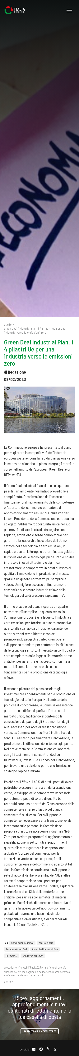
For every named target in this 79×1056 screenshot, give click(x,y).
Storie (8, 324)
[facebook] (41, 1049)
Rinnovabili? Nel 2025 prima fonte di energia (42, 967)
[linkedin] (33, 1049)
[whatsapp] (55, 1049)
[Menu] (69, 10)
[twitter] (48, 1049)
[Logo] (16, 10)
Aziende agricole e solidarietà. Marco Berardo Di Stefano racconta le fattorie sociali (37, 973)
